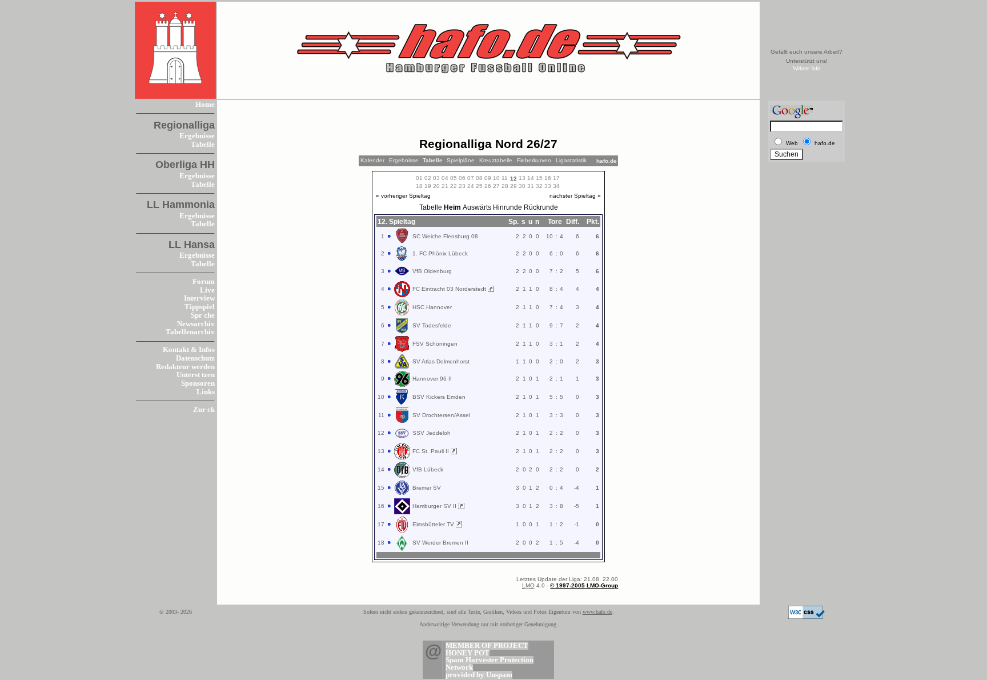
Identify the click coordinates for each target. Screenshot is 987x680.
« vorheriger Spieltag (403, 196)
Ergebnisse (197, 136)
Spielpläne (461, 160)
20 (436, 186)
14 (530, 178)
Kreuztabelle (495, 160)
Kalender (372, 160)
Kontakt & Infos (189, 350)
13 (522, 178)
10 (496, 178)
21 (445, 186)
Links (205, 392)
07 (470, 178)
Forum (203, 282)
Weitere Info (806, 68)
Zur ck (204, 410)
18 (419, 186)
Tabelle (203, 145)
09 (487, 178)
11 (504, 178)
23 (462, 186)
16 (547, 178)
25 (479, 186)
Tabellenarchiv (190, 332)
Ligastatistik (571, 160)
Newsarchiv (196, 324)
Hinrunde (507, 207)
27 (496, 186)
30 (522, 186)
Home (205, 105)
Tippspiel (199, 307)
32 (539, 186)
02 (427, 178)
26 (487, 186)
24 (470, 186)
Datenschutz (195, 358)
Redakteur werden (185, 367)
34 (556, 186)
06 (462, 178)
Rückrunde (541, 207)
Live (207, 290)
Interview (199, 298)
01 (419, 178)
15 (539, 178)
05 (453, 178)
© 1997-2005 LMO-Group (584, 585)
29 (513, 186)
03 (436, 178)
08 (479, 178)
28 (504, 186)
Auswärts (477, 207)
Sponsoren (198, 383)
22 (453, 186)
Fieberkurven (534, 160)
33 (547, 186)
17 (556, 178)
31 (530, 186)
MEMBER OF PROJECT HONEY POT (487, 649)
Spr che (203, 315)
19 (427, 186)
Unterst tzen (195, 375)
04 (445, 178)
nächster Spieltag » (575, 196)
